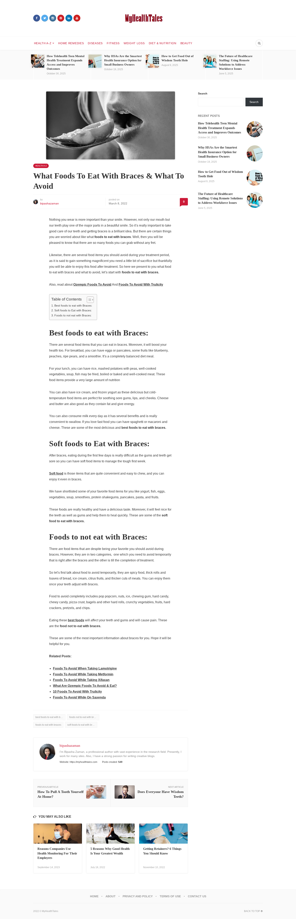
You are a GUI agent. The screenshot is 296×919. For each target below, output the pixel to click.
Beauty (186, 43)
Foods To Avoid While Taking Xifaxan (81, 680)
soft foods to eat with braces (82, 724)
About (111, 896)
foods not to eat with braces (84, 717)
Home (94, 896)
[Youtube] (76, 18)
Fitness (113, 43)
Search (202, 93)
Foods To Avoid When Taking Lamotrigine (85, 668)
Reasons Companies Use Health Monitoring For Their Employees (57, 853)
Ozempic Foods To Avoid (92, 284)
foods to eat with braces (48, 724)
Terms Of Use (170, 896)
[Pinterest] (60, 18)
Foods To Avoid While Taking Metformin (83, 674)
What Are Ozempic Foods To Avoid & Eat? (85, 685)
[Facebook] (36, 18)
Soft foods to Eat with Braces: (73, 310)
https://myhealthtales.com (83, 762)
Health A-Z (43, 43)
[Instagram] (52, 18)
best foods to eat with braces (50, 717)
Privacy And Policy (138, 896)
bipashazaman (49, 203)
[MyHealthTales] (148, 18)
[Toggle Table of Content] (88, 299)
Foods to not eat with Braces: (73, 315)
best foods (76, 620)
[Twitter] (44, 18)
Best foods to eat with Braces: (73, 305)
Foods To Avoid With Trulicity (141, 284)
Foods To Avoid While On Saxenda (79, 697)
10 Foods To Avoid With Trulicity (77, 691)
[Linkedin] (68, 18)
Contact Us (197, 896)
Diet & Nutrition (162, 43)
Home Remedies (71, 43)
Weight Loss (134, 43)
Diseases (95, 43)
